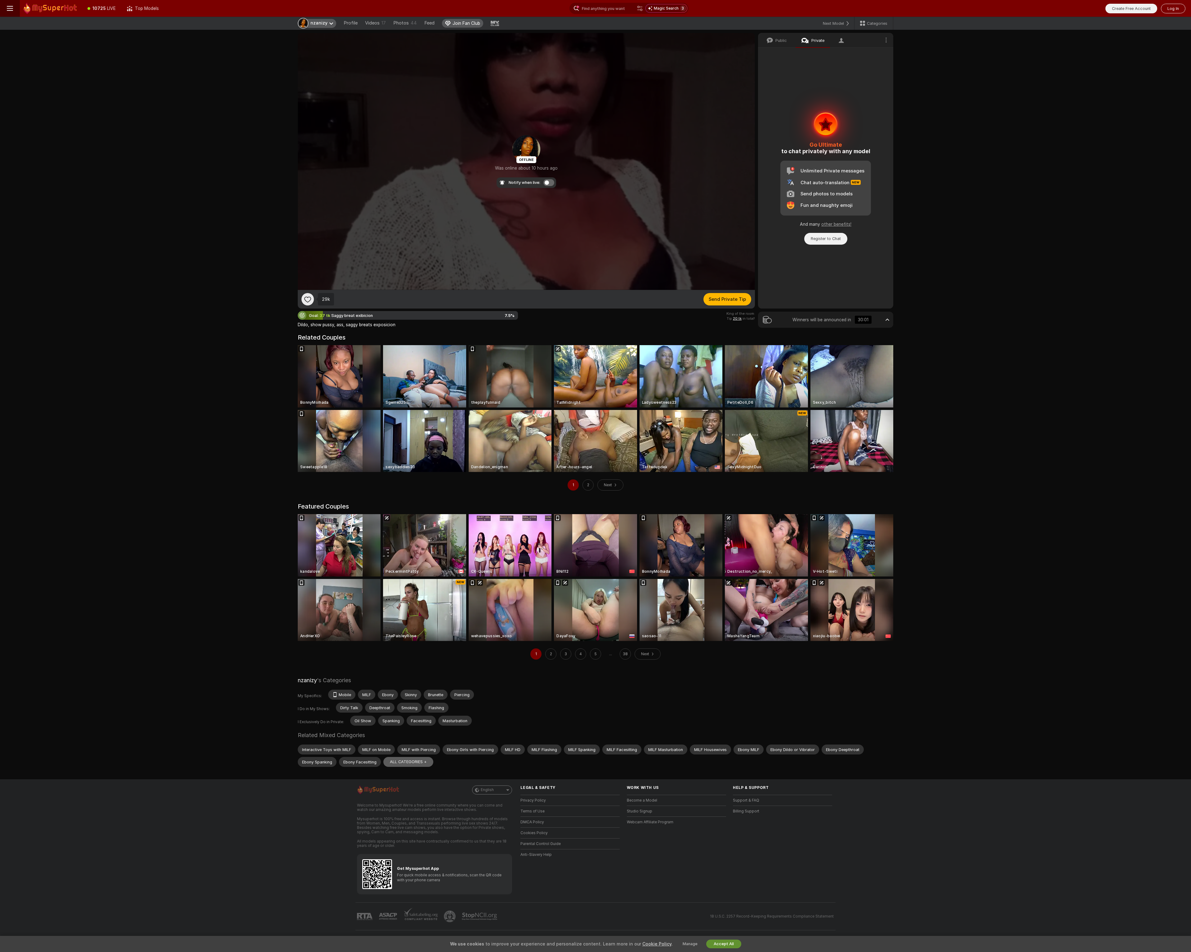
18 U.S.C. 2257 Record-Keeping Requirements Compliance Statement (772, 916)
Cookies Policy (534, 833)
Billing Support (746, 811)
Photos (405, 23)
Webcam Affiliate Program (650, 822)
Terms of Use (532, 811)
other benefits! (836, 224)
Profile (351, 23)
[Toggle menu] (10, 8)
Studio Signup (639, 811)
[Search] (640, 8)
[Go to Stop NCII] (480, 916)
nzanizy (307, 680)
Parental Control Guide (540, 844)
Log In (1173, 8)
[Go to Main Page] (51, 8)
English (487, 790)
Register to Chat (826, 238)
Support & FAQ (746, 800)
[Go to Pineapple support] (450, 916)
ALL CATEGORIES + (408, 761)
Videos (375, 23)
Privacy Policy (533, 800)
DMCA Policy (532, 822)
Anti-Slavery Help (536, 854)
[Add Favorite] (307, 299)
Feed (429, 23)
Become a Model (642, 800)
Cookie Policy (656, 943)
